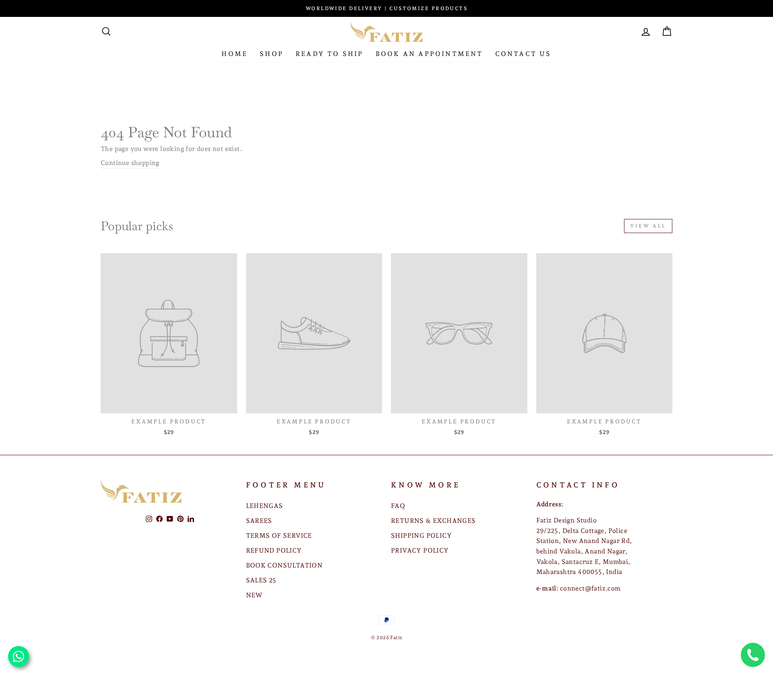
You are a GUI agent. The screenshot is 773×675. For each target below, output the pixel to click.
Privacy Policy (420, 550)
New (254, 595)
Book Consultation (284, 565)
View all (648, 226)
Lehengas (264, 506)
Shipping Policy (421, 535)
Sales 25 (261, 580)
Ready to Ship (330, 54)
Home (234, 54)
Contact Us (523, 54)
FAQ (398, 506)
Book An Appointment (429, 54)
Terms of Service (279, 535)
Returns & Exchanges (433, 520)
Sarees (259, 520)
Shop (271, 54)
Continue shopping (130, 163)
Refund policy (274, 550)
